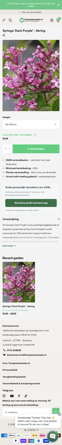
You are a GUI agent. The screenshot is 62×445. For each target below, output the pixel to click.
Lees (8, 245)
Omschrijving (11, 219)
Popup (35, 134)
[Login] (51, 20)
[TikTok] (26, 395)
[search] (10, 20)
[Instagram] (4, 395)
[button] (10, 146)
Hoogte (6, 117)
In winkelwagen (36, 148)
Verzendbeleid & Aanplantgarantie (21, 383)
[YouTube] (12, 396)
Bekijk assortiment (4, 20)
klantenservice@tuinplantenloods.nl (26, 354)
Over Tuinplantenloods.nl (16, 363)
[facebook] (19, 396)
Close (58, 5)
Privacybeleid (10, 369)
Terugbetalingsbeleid (14, 376)
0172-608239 (14, 350)
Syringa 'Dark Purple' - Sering (19, 306)
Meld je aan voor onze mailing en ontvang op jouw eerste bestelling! (27, 402)
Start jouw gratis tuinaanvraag (31, 202)
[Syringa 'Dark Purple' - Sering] (19, 282)
